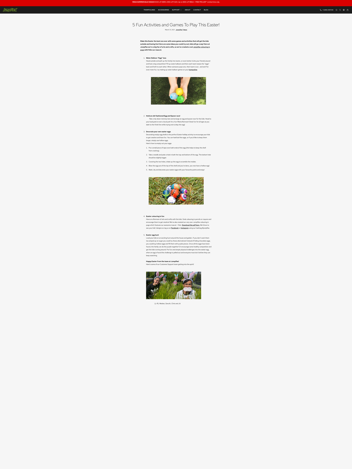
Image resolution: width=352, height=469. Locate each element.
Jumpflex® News (181, 30)
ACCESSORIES (163, 10)
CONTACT (197, 10)
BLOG (206, 10)
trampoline (193, 70)
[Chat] (336, 10)
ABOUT (187, 10)
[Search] (340, 10)
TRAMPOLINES (149, 10)
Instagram (185, 228)
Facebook (175, 228)
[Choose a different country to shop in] (344, 10)
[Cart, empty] (347, 9)
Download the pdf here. (191, 225)
